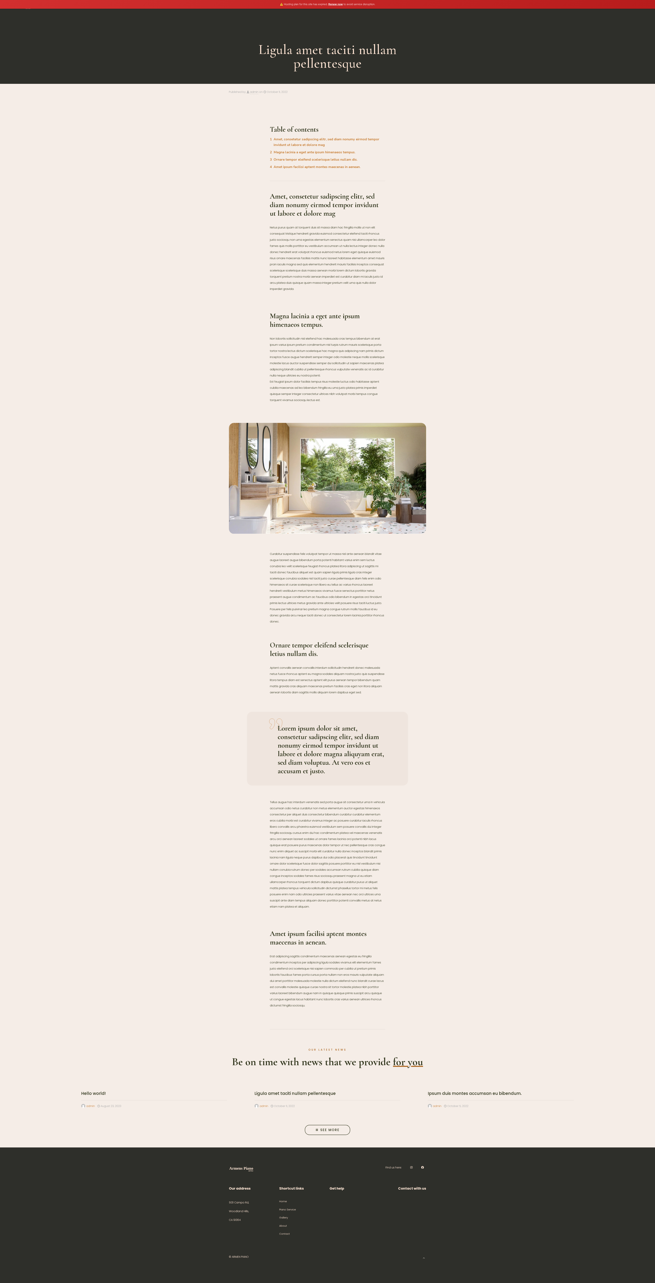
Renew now (335, 4)
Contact (284, 1234)
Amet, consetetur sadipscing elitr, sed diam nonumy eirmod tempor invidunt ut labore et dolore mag (326, 142)
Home (283, 1201)
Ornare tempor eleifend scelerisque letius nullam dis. (315, 159)
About (283, 1226)
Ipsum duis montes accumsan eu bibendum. (475, 1093)
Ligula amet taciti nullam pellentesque (295, 1093)
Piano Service (287, 1209)
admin (254, 92)
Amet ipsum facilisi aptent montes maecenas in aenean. (317, 167)
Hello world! (93, 1093)
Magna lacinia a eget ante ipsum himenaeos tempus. (314, 152)
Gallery (283, 1217)
